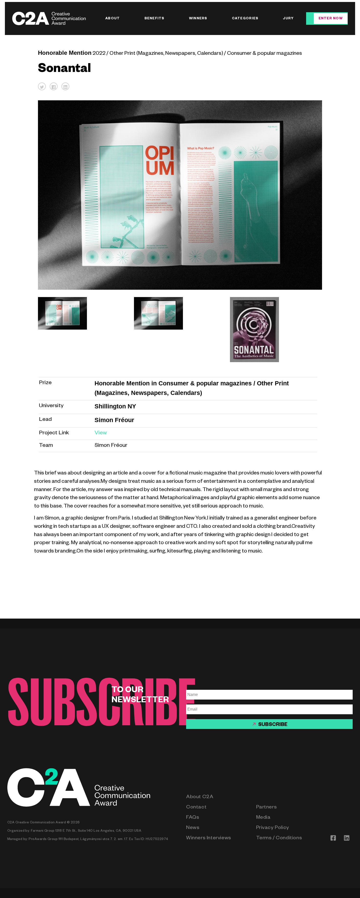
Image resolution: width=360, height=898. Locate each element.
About (112, 19)
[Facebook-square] (333, 838)
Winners (198, 19)
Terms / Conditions (279, 838)
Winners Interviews (208, 838)
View (101, 433)
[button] (42, 86)
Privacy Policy (272, 828)
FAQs (192, 818)
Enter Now (331, 19)
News (192, 828)
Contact (196, 808)
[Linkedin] (346, 838)
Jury (288, 19)
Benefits (154, 19)
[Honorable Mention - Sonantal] (82, 329)
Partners (266, 808)
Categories (245, 19)
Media (263, 818)
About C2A (199, 797)
